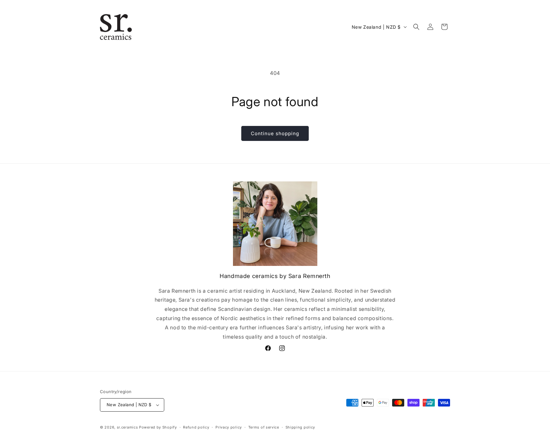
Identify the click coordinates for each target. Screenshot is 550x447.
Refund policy (196, 427)
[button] (416, 27)
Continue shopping (275, 133)
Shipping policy (300, 427)
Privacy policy (228, 427)
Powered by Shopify (158, 427)
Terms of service (263, 427)
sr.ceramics (127, 427)
